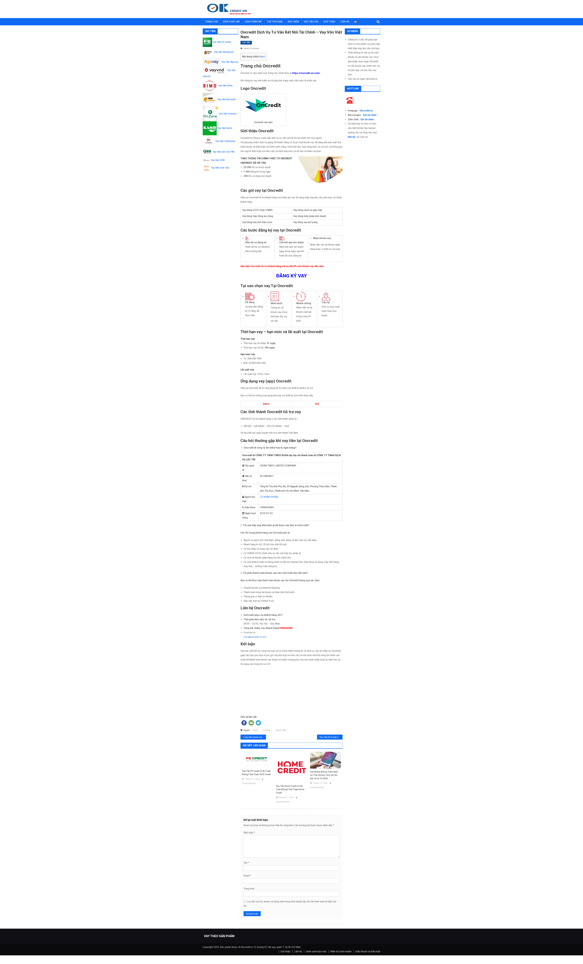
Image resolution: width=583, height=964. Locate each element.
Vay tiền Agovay (229, 61)
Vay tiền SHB (217, 160)
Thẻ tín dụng (275, 21)
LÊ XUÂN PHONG (269, 496)
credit (255, 730)
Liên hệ (344, 21)
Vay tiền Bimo (225, 85)
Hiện (262, 56)
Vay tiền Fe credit (221, 42)
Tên (246, 862)
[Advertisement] (291, 692)
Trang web (249, 888)
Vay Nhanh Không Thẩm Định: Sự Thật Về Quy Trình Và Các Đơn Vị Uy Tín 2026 (324, 775)
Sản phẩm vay (253, 21)
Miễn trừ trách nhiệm (341, 951)
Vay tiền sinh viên (219, 167)
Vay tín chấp (281, 730)
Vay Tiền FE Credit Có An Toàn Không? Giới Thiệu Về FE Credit (331, 737)
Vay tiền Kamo (224, 128)
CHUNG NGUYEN (249, 783)
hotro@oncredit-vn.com (255, 637)
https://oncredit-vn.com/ (306, 73)
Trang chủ (211, 21)
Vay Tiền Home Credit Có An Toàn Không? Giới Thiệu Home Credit (290, 789)
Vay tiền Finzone (227, 113)
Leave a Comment (251, 48)
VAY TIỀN (246, 42)
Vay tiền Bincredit (226, 99)
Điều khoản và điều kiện (368, 951)
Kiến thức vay (231, 21)
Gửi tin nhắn (369, 115)
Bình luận (249, 832)
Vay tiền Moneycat (223, 52)
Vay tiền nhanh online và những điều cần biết (255, 737)
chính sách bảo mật (316, 951)
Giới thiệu (329, 21)
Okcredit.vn (366, 110)
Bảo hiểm (293, 21)
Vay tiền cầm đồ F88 (223, 151)
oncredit (266, 730)
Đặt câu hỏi (311, 21)
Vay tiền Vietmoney (225, 141)
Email (247, 875)
